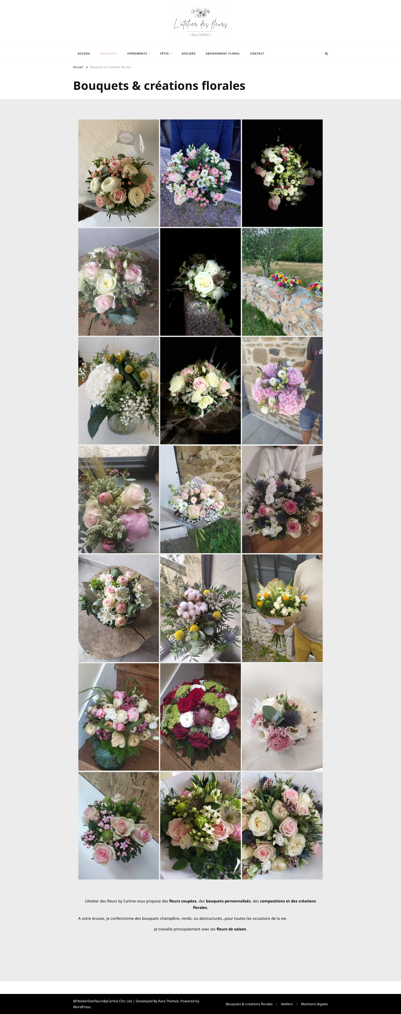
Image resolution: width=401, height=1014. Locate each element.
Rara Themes (168, 1001)
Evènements (137, 53)
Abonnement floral (223, 53)
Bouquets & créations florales (249, 1004)
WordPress (82, 1007)
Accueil (84, 53)
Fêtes (164, 53)
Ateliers (188, 53)
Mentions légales (314, 1004)
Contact (257, 53)
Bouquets (109, 53)
